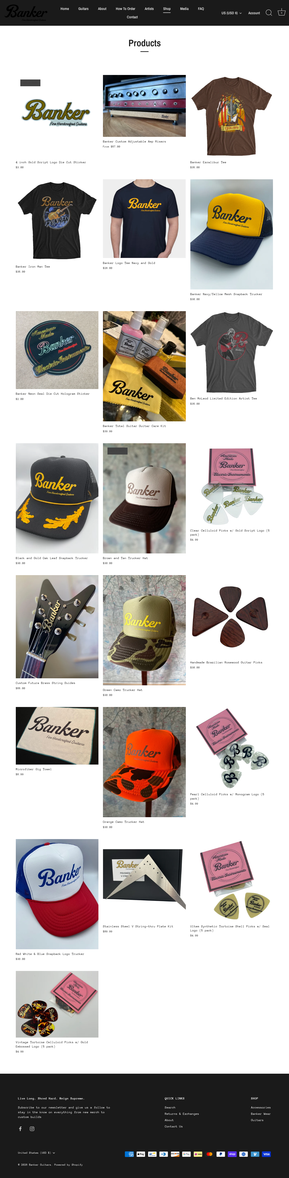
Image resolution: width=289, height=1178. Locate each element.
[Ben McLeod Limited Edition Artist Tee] (231, 352)
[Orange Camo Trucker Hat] (144, 762)
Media (184, 8)
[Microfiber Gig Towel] (57, 735)
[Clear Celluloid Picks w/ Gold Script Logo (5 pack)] (231, 484)
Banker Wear (261, 1113)
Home (65, 8)
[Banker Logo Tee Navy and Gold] (144, 218)
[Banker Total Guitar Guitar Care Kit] (144, 366)
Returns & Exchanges (182, 1113)
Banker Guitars (40, 1164)
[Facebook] (20, 1128)
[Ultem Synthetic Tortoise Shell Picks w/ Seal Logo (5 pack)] (231, 880)
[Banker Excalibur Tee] (231, 116)
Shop (167, 8)
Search (170, 1107)
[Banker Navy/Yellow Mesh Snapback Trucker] (231, 234)
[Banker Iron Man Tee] (57, 220)
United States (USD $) (34, 1152)
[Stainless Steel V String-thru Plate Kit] (144, 880)
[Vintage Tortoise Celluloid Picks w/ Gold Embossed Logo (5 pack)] (57, 1004)
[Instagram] (32, 1128)
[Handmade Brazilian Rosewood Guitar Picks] (231, 616)
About (102, 8)
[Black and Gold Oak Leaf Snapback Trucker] (57, 498)
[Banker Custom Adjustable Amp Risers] (144, 106)
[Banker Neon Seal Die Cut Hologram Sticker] (57, 350)
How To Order (125, 8)
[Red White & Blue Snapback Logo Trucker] (57, 894)
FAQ (201, 8)
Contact (132, 16)
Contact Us (174, 1126)
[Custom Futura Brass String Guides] (57, 627)
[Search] (269, 13)
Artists (149, 8)
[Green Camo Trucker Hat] (144, 630)
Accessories (261, 1107)
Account (254, 13)
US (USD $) (229, 13)
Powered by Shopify (68, 1164)
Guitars (83, 8)
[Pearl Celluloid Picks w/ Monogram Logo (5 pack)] (231, 748)
